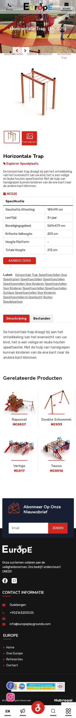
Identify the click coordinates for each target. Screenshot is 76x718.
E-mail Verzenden (66, 9)
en (7, 711)
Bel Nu (9, 9)
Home (10, 647)
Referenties (14, 659)
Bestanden (41, 318)
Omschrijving (16, 318)
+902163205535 (22, 613)
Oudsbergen (18, 605)
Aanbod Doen (19, 261)
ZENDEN (57, 528)
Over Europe (14, 653)
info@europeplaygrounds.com (30, 624)
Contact (12, 665)
